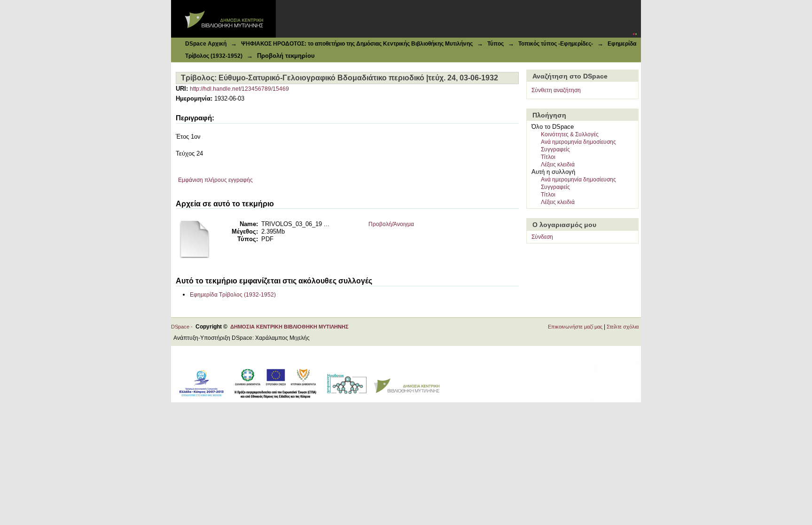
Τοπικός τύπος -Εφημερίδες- (555, 43)
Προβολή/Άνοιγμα (391, 224)
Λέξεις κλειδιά (558, 164)
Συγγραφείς (555, 149)
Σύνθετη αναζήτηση (556, 90)
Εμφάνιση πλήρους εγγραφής (215, 180)
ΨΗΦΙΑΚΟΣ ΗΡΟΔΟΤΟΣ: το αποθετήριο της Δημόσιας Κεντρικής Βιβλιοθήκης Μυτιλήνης (357, 43)
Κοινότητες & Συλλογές (570, 134)
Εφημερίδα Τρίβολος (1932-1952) (233, 294)
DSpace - (183, 326)
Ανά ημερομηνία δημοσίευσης (578, 142)
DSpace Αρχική (205, 43)
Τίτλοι (548, 157)
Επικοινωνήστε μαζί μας (575, 326)
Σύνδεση (542, 237)
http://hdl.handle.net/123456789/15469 (239, 89)
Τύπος (495, 43)
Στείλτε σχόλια (623, 326)
